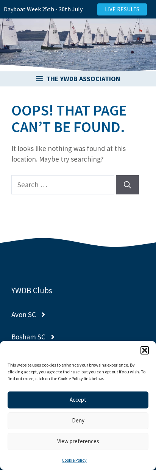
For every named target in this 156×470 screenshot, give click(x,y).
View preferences (78, 441)
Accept (78, 399)
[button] (144, 350)
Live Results (122, 9)
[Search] (127, 184)
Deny (78, 420)
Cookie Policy (74, 460)
